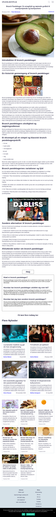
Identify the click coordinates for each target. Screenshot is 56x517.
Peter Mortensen (15, 12)
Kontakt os (38, 504)
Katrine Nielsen (7, 357)
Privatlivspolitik (30, 514)
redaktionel (51, 11)
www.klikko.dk (22, 502)
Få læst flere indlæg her (28, 315)
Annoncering (38, 492)
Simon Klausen (7, 393)
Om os (38, 494)
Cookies (39, 499)
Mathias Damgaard (35, 393)
